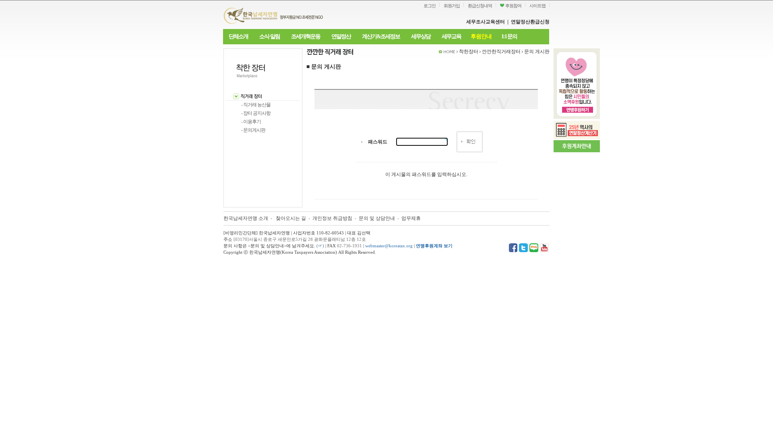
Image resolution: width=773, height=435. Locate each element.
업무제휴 (411, 218)
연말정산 (341, 36)
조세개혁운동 (305, 36)
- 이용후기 (251, 121)
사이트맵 (537, 5)
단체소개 (238, 36)
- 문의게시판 (253, 130)
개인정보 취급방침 (332, 218)
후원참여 (512, 5)
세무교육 (451, 36)
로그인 (430, 5)
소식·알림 (269, 36)
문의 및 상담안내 (377, 218)
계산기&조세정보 (381, 36)
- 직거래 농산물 (256, 105)
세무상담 (420, 36)
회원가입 (452, 5)
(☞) (320, 245)
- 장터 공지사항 (256, 113)
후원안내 (481, 36)
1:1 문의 (509, 36)
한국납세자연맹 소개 (245, 218)
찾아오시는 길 (291, 218)
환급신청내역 (480, 5)
